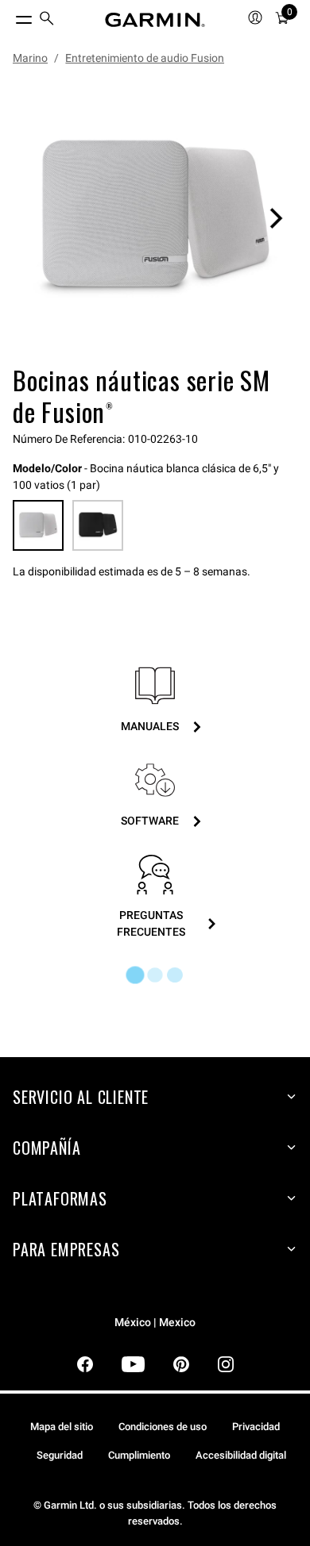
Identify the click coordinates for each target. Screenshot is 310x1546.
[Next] (275, 218)
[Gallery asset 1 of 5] (155, 218)
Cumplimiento (139, 1455)
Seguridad (60, 1455)
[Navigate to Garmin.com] (155, 20)
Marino (30, 57)
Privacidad (256, 1427)
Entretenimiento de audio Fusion (144, 57)
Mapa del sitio (61, 1427)
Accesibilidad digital (241, 1455)
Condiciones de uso (162, 1427)
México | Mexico (155, 1322)
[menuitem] (47, 20)
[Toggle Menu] (9, 16)
